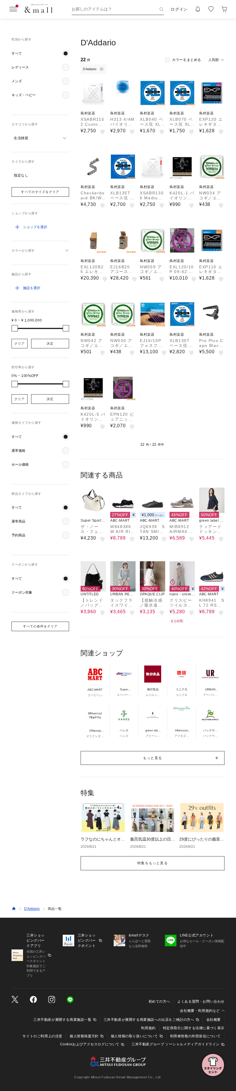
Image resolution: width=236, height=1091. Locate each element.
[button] (40, 53)
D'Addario (32, 909)
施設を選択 (31, 288)
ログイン (179, 9)
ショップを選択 (35, 227)
